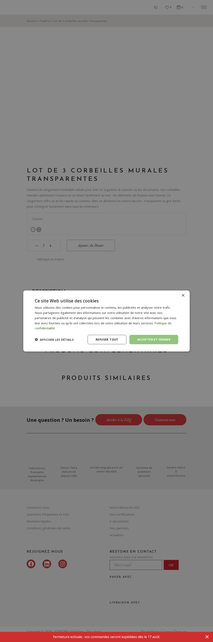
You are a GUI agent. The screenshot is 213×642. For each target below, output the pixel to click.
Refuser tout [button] (107, 339)
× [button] (183, 295)
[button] (54, 339)
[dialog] (106, 321)
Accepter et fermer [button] (153, 339)
